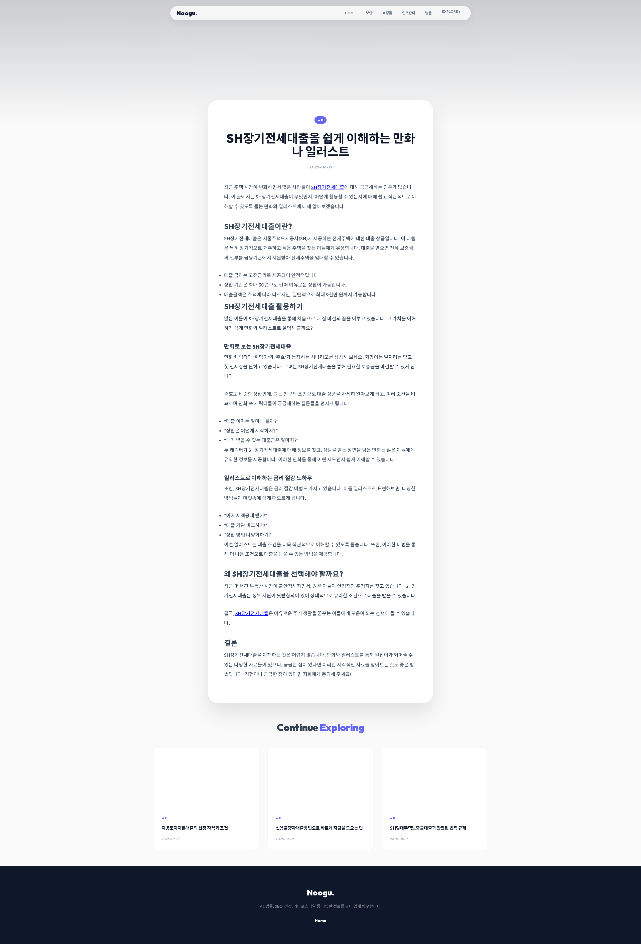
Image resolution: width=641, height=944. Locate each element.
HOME (350, 13)
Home (320, 920)
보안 (369, 13)
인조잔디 (408, 13)
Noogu (187, 13)
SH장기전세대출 (327, 187)
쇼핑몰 (387, 13)
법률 (428, 13)
